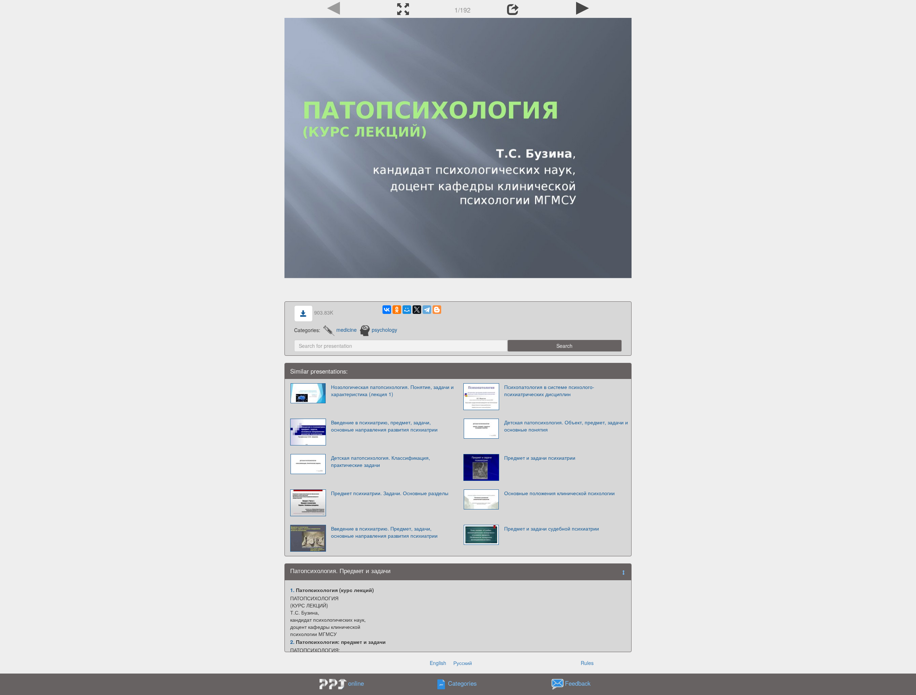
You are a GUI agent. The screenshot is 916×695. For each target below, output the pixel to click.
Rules (587, 662)
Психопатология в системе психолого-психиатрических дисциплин (549, 390)
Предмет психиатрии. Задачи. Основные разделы (389, 493)
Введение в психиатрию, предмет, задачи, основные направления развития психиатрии (384, 426)
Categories (462, 683)
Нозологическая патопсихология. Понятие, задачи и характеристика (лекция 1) (392, 390)
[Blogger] (437, 309)
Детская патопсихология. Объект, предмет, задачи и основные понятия (566, 426)
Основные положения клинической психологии (559, 493)
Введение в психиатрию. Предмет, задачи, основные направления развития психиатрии (384, 532)
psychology (384, 329)
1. (292, 589)
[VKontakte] (387, 309)
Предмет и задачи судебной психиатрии (551, 528)
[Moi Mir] (407, 309)
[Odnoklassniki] (397, 309)
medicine (346, 329)
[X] (417, 309)
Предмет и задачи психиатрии (539, 457)
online (356, 683)
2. (292, 641)
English (438, 662)
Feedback (577, 683)
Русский (462, 662)
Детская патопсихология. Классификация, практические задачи (380, 461)
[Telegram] (427, 309)
